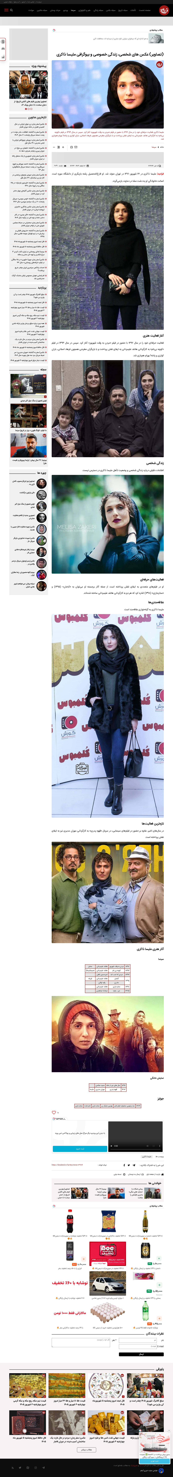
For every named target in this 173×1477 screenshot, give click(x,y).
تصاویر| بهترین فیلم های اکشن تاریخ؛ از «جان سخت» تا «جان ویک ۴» (64, 1195)
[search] (11, 10)
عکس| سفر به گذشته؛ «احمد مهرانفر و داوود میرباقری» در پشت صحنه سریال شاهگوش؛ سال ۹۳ (28, 167)
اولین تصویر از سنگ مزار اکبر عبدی (34, 400)
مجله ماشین (42, 10)
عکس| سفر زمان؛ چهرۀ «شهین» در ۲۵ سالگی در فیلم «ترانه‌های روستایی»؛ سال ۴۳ (27, 261)
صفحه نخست (144, 10)
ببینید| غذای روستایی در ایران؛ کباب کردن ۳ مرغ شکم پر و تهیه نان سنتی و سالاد (28, 253)
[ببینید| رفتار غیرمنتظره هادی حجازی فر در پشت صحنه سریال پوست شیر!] (41, 552)
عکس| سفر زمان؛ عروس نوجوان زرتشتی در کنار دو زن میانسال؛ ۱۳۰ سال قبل (28, 176)
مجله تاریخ (122, 10)
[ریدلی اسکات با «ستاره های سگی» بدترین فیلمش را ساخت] (152, 1193)
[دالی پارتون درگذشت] (41, 495)
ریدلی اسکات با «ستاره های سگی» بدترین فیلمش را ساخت (136, 1193)
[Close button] (169, 1430)
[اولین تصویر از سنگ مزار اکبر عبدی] (29, 386)
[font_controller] (63, 148)
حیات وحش (55, 10)
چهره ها (41, 473)
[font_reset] (58, 148)
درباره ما (39, 2)
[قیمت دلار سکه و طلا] (3, 42)
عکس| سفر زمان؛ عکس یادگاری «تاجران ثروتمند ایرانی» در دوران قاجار (29, 208)
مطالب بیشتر (86, 1450)
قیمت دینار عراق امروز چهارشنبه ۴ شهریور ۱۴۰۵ (27, 360)
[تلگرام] (134, 1166)
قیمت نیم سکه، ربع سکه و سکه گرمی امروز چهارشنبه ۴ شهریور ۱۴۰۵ (28, 317)
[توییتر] (129, 1166)
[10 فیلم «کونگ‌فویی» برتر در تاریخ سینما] (29, 416)
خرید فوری (154, 1461)
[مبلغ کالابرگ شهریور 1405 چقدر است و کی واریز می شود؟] (145, 1385)
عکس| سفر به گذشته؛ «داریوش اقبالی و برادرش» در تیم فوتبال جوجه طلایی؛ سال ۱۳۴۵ (29, 233)
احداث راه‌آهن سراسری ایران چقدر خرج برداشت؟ (29, 269)
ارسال (141, 1354)
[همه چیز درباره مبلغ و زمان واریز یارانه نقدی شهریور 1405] (145, 1422)
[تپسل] (54, 1119)
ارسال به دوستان (134, 1174)
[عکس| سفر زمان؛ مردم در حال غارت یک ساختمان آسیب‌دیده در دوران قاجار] (67, 1422)
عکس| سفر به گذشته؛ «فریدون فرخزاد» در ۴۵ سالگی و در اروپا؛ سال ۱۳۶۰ (27, 184)
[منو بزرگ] (6, 11)
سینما (73, 10)
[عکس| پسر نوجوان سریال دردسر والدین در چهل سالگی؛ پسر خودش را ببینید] (41, 563)
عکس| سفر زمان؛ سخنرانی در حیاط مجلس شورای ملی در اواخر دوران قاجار (28, 224)
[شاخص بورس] (3, 57)
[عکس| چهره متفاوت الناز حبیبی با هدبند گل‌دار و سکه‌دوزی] (41, 529)
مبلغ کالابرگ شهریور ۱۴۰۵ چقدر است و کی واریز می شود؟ (28, 296)
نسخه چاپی (117, 1174)
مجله (43, 369)
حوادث (31, 10)
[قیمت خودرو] (3, 49)
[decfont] (54, 148)
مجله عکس (110, 10)
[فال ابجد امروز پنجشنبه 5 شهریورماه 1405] (106, 1385)
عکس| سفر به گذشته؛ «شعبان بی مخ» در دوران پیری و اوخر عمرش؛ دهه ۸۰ (29, 149)
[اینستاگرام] (35, 1468)
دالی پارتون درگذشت (27, 492)
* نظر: (114, 1340)
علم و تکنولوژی (85, 10)
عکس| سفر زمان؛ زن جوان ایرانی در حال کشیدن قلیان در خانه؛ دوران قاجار (29, 126)
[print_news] (72, 148)
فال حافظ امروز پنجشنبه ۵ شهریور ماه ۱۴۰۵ (28, 246)
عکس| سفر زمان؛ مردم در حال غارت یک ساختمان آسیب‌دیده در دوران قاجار (29, 341)
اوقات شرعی (8, 2)
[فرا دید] (164, 10)
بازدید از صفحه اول (153, 1174)
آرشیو (23, 2)
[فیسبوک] (124, 1166)
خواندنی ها (154, 1183)
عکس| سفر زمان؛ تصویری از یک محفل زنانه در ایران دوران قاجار (28, 157)
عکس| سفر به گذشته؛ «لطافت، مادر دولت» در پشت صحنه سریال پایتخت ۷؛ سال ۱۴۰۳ (27, 134)
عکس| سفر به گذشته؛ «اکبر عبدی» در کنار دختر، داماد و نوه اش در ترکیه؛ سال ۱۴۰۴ (29, 216)
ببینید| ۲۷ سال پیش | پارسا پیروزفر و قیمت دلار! (100, 1193)
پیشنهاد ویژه (39, 66)
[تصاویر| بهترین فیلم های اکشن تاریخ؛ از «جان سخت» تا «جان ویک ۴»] (79, 1193)
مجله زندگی (98, 10)
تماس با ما (31, 2)
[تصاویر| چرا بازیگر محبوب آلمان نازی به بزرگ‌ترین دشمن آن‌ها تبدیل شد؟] (41, 484)
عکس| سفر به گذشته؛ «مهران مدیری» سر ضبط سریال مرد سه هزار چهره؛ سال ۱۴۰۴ (29, 354)
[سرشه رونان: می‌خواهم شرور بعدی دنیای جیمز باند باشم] (41, 586)
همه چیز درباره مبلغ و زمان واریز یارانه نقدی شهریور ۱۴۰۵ (28, 325)
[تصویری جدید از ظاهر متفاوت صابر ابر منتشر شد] (41, 518)
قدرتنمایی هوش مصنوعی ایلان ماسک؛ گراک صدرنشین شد (28, 277)
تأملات (133, 10)
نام (162, 1340)
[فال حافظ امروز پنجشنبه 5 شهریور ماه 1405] (27, 1422)
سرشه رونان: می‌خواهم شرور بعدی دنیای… (24, 585)
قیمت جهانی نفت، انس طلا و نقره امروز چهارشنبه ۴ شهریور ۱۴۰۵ (29, 333)
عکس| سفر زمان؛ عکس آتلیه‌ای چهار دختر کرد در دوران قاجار (28, 192)
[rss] (13, 1468)
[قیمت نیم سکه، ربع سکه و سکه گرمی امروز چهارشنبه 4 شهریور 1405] (27, 1385)
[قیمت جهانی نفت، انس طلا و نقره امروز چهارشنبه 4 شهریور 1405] (106, 1422)
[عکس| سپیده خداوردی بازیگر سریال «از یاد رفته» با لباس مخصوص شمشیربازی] (41, 541)
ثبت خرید (80, 1149)
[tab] (31, 109)
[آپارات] (27, 1468)
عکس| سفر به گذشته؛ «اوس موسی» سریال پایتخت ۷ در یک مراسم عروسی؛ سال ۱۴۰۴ (28, 200)
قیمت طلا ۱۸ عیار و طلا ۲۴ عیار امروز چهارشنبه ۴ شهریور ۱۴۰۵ (27, 309)
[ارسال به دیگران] (76, 148)
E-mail (160, 1346)
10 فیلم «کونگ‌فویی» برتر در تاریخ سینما (31, 430)
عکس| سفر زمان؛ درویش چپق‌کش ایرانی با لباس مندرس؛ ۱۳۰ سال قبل (28, 142)
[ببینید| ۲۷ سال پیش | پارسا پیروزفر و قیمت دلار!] (116, 1193)
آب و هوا (17, 2)
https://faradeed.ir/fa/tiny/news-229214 (67, 1165)
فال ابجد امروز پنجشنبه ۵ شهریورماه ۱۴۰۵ (29, 241)
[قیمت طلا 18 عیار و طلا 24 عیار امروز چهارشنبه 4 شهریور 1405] (67, 1385)
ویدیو (65, 10)
